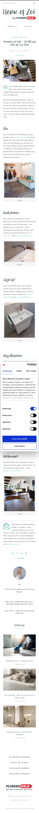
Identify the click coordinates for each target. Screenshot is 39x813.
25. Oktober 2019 (23, 50)
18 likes (20, 558)
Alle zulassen (19, 439)
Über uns (11, 796)
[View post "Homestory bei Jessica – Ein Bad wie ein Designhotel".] (19, 716)
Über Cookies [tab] (31, 371)
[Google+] (22, 553)
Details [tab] (19, 371)
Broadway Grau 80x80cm (12, 471)
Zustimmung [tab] (7, 371)
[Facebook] (17, 553)
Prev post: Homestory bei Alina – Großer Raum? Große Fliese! (19, 603)
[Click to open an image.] (19, 71)
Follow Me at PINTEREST (19, 774)
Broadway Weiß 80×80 (22, 297)
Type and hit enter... (9, 3)
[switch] (33, 415)
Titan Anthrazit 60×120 (24, 236)
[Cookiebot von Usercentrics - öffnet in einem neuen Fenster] (28, 364)
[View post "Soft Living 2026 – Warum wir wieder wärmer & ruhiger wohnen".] (19, 679)
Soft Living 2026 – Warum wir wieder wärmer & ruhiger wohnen (19, 696)
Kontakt (19, 796)
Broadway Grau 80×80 (21, 137)
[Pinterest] (26, 553)
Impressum (27, 796)
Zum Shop (27, 26)
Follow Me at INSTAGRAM (19, 757)
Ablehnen (19, 446)
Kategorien (11, 26)
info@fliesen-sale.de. (12, 544)
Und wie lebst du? (19, 37)
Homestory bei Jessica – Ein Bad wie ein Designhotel (19, 733)
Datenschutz (15, 800)
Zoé (11, 50)
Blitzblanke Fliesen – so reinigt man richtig (19, 661)
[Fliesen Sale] (19, 14)
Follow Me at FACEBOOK (19, 768)
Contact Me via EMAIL (19, 762)
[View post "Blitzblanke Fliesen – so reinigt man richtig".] (19, 645)
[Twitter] (12, 553)
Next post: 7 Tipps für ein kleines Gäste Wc (19, 612)
